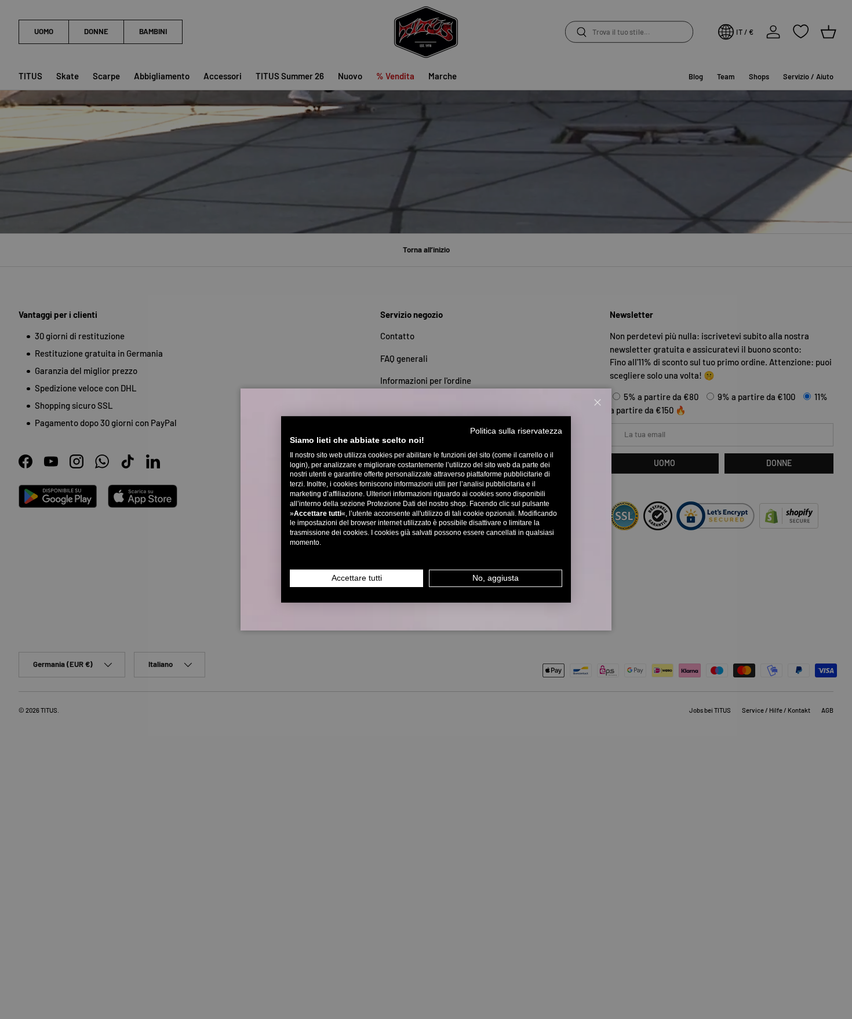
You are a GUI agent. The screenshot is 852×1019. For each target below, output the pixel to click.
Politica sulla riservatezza (516, 431)
